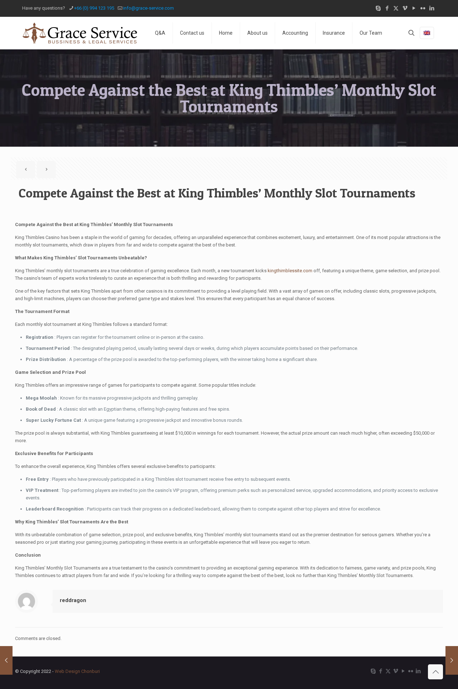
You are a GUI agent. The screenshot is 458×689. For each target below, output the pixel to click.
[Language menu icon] (427, 33)
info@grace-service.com (148, 8)
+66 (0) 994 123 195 (94, 8)
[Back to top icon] (435, 671)
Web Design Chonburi (77, 671)
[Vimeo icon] (405, 8)
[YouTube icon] (413, 8)
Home (226, 33)
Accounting (295, 33)
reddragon (73, 600)
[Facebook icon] (387, 8)
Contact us (192, 33)
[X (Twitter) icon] (396, 8)
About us (257, 33)
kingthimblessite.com (290, 270)
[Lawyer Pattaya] (79, 33)
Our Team (371, 33)
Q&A (160, 33)
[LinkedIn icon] (431, 8)
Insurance (334, 33)
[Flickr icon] (422, 8)
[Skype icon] (378, 8)
